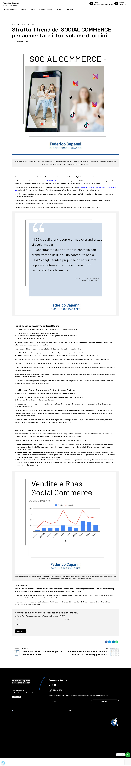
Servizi (33, 9)
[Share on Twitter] (109, 641)
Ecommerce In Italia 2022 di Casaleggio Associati (52, 181)
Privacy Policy (17, 696)
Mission (59, 9)
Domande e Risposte (45, 9)
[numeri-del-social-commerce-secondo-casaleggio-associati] (65, 264)
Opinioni (23, 9)
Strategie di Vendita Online (24, 24)
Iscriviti (19, 631)
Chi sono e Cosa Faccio (10, 9)
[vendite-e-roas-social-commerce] (65, 523)
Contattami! (69, 9)
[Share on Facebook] (106, 641)
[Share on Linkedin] (113, 641)
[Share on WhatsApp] (116, 641)
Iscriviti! (104, 702)
